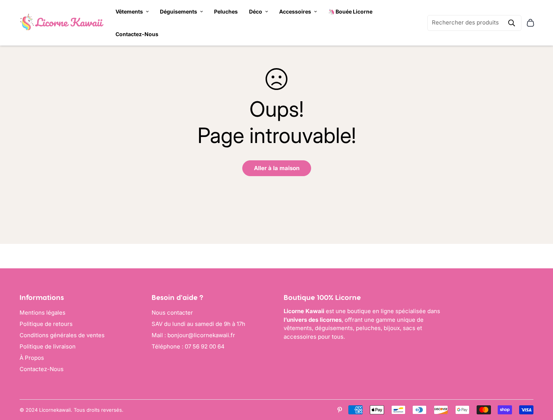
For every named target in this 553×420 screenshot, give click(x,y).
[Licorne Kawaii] (62, 22)
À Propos (32, 357)
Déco (255, 11)
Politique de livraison (48, 346)
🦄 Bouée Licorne (350, 11)
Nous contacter (172, 312)
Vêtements (129, 11)
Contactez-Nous (136, 34)
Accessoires (295, 11)
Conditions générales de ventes (62, 335)
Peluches (226, 11)
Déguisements (178, 11)
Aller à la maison (276, 168)
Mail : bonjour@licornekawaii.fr (193, 335)
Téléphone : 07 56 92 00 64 (188, 346)
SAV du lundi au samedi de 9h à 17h (198, 323)
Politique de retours (46, 323)
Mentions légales (42, 312)
